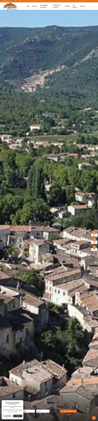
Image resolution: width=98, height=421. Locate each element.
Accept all (17, 416)
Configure (7, 416)
